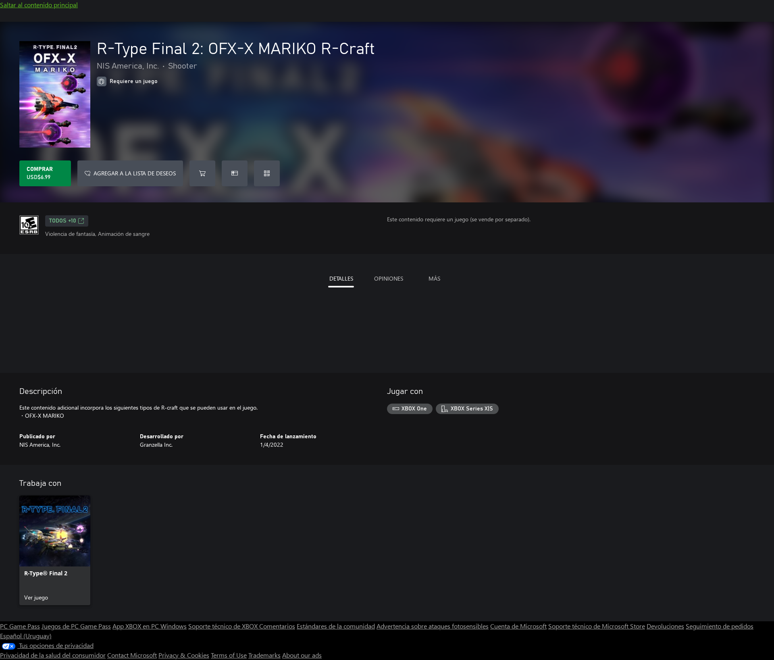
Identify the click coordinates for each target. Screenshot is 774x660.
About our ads (302, 655)
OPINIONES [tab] (388, 278)
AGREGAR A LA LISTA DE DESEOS (135, 173)
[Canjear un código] (267, 173)
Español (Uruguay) (26, 635)
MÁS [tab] (434, 278)
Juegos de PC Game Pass (76, 626)
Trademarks (264, 655)
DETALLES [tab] (341, 278)
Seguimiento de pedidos (719, 626)
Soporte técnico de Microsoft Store (596, 626)
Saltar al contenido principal (39, 4)
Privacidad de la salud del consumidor (53, 655)
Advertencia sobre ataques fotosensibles (433, 626)
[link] (54, 550)
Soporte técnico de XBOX (223, 626)
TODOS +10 (62, 221)
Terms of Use (229, 655)
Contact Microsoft (132, 655)
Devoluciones (665, 626)
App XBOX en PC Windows (149, 626)
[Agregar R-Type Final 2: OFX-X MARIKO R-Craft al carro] (202, 173)
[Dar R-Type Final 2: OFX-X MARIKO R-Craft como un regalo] (235, 173)
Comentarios (277, 626)
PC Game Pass (20, 626)
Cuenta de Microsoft (518, 626)
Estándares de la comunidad (336, 626)
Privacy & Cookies (183, 655)
